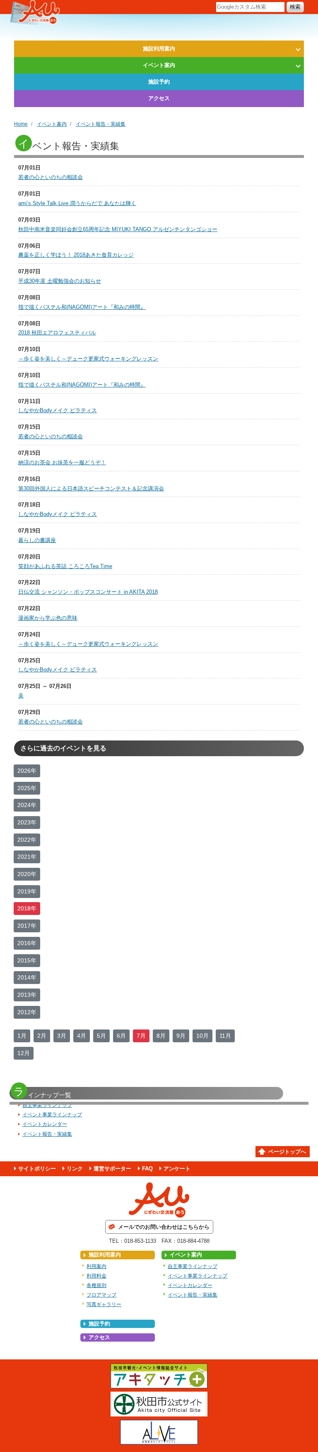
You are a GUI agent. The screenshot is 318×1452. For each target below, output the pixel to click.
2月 (41, 1035)
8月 (161, 1035)
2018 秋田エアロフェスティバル (57, 333)
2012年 (26, 1012)
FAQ (147, 1168)
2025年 (26, 788)
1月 (21, 1035)
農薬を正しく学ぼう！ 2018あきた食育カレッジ (76, 255)
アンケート (177, 1168)
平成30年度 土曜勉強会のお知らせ (59, 281)
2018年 (26, 908)
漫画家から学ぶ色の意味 (47, 618)
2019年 (26, 891)
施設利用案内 (159, 48)
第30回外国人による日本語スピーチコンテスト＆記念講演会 (91, 488)
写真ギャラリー (104, 1304)
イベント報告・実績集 (100, 124)
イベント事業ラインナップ (52, 1115)
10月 (202, 1035)
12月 (23, 1053)
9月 (181, 1035)
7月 (141, 1035)
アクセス (159, 98)
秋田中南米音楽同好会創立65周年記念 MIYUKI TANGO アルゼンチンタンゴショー (117, 229)
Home (21, 124)
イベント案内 (159, 65)
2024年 (26, 805)
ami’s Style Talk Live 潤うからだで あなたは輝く (77, 203)
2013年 (26, 994)
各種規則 (96, 1285)
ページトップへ (287, 1152)
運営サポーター (112, 1168)
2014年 (26, 977)
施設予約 (159, 82)
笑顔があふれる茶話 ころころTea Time (65, 566)
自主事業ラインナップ (47, 1105)
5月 (101, 1035)
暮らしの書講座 (37, 540)
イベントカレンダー (44, 1124)
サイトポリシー (37, 1168)
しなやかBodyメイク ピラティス (57, 410)
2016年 (26, 943)
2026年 (26, 770)
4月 (81, 1035)
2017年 (26, 925)
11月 (225, 1035)
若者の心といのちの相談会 (50, 177)
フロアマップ (101, 1295)
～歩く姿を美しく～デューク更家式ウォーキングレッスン (88, 359)
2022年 (26, 839)
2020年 (26, 874)
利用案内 (96, 1266)
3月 (61, 1035)
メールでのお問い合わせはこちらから (164, 1227)
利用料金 (96, 1276)
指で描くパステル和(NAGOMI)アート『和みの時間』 (82, 307)
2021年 (26, 856)
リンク (75, 1168)
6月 (121, 1035)
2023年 (26, 822)
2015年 (26, 960)
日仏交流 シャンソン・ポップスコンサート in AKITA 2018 (88, 592)
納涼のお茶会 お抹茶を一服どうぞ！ (62, 462)
